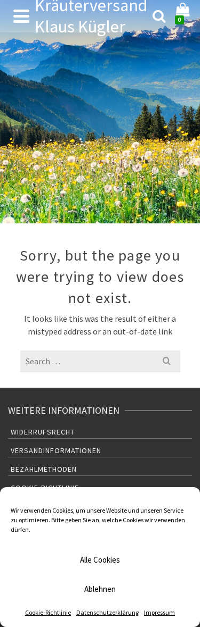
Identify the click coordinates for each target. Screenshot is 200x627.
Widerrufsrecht (43, 432)
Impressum (159, 612)
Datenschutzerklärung (107, 612)
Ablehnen (100, 589)
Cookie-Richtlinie (48, 612)
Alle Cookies (100, 560)
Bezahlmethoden (44, 469)
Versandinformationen (56, 450)
